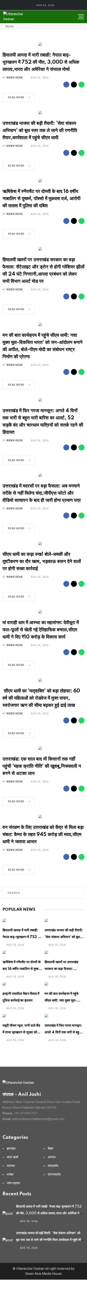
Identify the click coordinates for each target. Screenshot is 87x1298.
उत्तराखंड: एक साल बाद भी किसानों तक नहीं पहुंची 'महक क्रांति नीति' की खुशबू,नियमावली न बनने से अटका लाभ (42, 766)
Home (9, 26)
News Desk (15, 77)
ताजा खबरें (12, 1157)
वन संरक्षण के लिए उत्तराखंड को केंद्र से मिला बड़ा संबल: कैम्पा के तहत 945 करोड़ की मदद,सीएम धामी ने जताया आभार (43, 834)
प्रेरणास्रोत (54, 1174)
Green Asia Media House (43, 1274)
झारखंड (11, 1148)
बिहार (50, 1148)
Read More (16, 97)
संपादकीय (53, 1165)
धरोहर (10, 1174)
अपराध (52, 1157)
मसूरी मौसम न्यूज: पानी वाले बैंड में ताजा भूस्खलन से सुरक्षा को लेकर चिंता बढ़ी (21, 1032)
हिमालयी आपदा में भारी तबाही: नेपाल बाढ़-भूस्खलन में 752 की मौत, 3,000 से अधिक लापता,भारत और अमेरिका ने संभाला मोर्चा (41, 62)
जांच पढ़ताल (13, 1183)
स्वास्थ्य (11, 1165)
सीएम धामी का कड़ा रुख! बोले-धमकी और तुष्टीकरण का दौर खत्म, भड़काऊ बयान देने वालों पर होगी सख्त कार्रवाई (42, 561)
